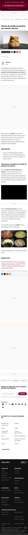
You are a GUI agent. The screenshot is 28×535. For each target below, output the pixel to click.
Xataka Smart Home (6, 477)
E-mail (20, 52)
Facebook (12, 52)
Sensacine (16, 480)
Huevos (16, 443)
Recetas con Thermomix (5, 424)
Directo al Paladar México (6, 524)
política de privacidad (20, 396)
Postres (16, 423)
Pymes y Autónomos (19, 502)
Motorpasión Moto (18, 492)
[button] (8, 62)
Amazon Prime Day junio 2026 (19, 439)
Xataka (3, 470)
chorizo (14, 180)
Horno (3, 443)
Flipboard (17, 52)
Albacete (25, 19)
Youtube (12, 404)
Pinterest (19, 404)
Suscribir (22, 393)
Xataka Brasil (5, 514)
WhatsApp (3, 404)
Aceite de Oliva (18, 19)
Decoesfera (4, 502)
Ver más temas (5, 449)
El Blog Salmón (18, 500)
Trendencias (5, 500)
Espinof (16, 482)
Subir (22, 462)
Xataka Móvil (5, 473)
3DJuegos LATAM (18, 512)
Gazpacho (23, 380)
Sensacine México (18, 516)
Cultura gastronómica (18, 432)
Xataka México (5, 512)
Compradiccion (5, 504)
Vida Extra (17, 473)
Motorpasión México (19, 523)
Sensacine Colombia (19, 519)
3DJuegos (16, 470)
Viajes (16, 428)
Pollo (3, 436)
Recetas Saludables (19, 436)
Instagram (16, 404)
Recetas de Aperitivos (5, 432)
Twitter (15, 52)
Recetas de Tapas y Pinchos (13, 271)
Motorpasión (17, 490)
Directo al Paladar (6, 490)
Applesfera (4, 475)
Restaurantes (5, 439)
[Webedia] (5, 463)
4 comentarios (6, 52)
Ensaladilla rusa (15, 380)
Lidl (11, 19)
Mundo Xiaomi (5, 480)
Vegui (3, 428)
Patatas (25, 271)
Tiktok (25, 404)
